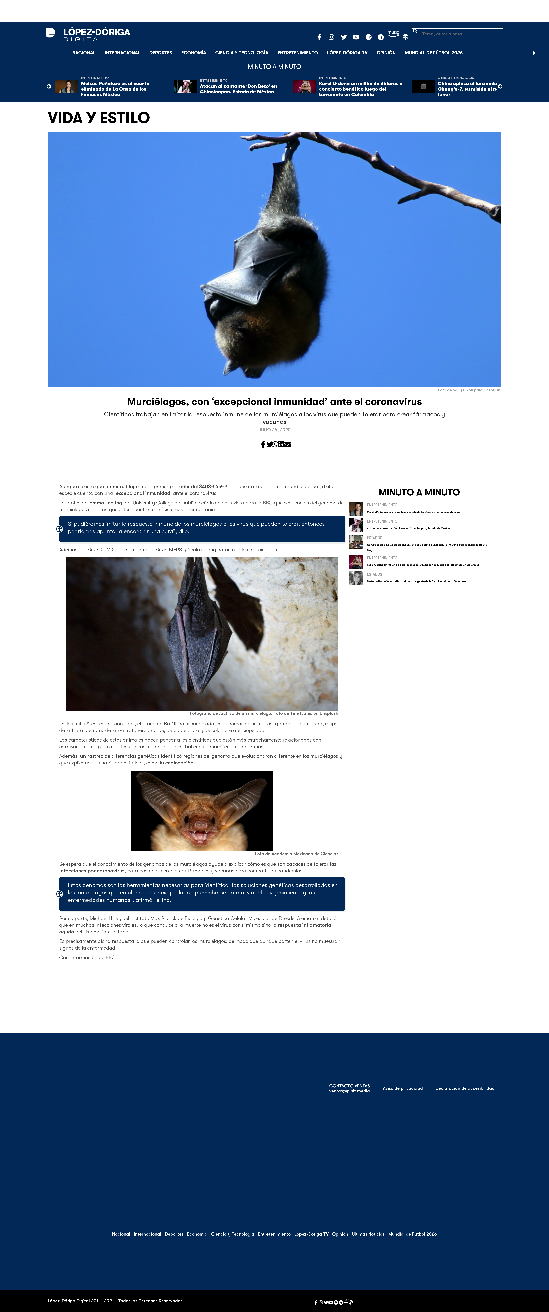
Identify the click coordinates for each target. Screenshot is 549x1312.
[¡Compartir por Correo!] (287, 445)
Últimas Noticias (368, 1234)
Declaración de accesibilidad (465, 1088)
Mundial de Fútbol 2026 (434, 52)
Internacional (122, 52)
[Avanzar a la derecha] (534, 53)
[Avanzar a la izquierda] (49, 86)
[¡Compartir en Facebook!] (263, 445)
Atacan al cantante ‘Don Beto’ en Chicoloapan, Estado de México (238, 89)
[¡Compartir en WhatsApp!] (275, 445)
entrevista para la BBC (247, 503)
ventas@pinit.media (349, 1091)
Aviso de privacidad (403, 1088)
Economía (193, 52)
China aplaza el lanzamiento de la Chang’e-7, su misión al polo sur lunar (477, 89)
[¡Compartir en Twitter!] (270, 445)
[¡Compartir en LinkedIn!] (281, 445)
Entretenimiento (298, 52)
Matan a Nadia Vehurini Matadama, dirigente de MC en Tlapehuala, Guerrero (416, 581)
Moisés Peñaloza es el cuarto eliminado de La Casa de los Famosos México (115, 89)
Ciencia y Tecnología (241, 52)
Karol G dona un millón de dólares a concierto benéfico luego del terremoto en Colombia (361, 89)
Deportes (160, 52)
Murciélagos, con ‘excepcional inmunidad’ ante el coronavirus (274, 401)
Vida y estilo (99, 118)
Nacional (84, 52)
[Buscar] (541, 53)
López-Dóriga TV (347, 52)
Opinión (386, 52)
